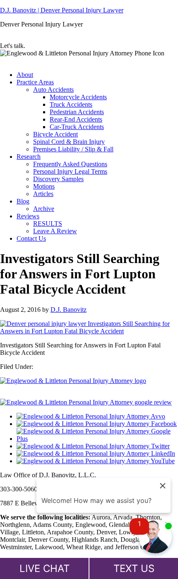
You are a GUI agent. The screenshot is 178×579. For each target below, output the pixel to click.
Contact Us (31, 238)
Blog (23, 201)
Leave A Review (55, 230)
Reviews (28, 216)
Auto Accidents (53, 89)
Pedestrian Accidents (77, 111)
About (25, 74)
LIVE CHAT (44, 568)
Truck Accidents (71, 104)
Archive (43, 208)
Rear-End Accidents (76, 119)
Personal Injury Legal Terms (70, 171)
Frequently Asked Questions (70, 163)
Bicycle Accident (55, 134)
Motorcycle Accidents (78, 96)
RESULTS (47, 223)
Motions (44, 186)
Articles (43, 193)
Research (29, 156)
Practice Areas (35, 82)
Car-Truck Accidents (77, 126)
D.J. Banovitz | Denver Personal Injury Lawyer (61, 10)
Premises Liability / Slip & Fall (73, 149)
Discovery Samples (58, 178)
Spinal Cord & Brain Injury (69, 141)
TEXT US (133, 568)
